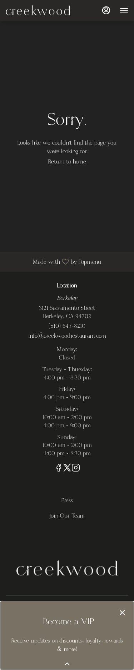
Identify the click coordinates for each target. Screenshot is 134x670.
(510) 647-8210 (67, 326)
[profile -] (106, 10)
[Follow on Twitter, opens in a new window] (67, 469)
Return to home (67, 161)
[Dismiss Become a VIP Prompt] (122, 612)
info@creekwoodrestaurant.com (67, 336)
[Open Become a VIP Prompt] (67, 664)
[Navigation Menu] (124, 11)
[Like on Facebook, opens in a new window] (58, 469)
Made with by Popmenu (53, 262)
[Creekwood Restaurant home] (38, 11)
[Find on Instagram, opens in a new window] (75, 469)
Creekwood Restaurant (67, 569)
